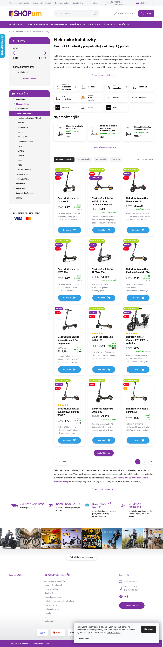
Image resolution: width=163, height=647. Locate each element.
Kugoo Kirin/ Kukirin (25, 141)
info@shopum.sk (131, 581)
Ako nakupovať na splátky (19, 3)
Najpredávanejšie (64, 159)
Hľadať (95, 13)
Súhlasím (148, 629)
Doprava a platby (62, 3)
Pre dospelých (23, 137)
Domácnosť (20, 188)
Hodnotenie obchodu (52, 621)
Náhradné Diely (23, 179)
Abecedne (115, 159)
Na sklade (22, 72)
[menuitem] (17, 24)
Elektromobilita (22, 104)
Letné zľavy (21, 99)
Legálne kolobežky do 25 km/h (29, 118)
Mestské (20, 123)
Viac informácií (113, 632)
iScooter (20, 156)
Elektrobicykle (22, 109)
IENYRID (20, 151)
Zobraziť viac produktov (103, 147)
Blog (46, 617)
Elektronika (20, 184)
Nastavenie (84, 638)
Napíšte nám (78, 3)
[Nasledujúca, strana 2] (144, 461)
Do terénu (21, 132)
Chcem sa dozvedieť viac (103, 75)
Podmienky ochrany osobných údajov (59, 601)
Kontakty (48, 613)
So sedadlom (22, 127)
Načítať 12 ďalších (104, 453)
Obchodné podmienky (53, 597)
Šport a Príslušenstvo (24, 193)
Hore (64, 462)
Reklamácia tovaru (51, 609)
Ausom (20, 160)
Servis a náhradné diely (42, 3)
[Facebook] (121, 596)
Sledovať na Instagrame (83, 557)
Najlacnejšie (84, 159)
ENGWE (20, 146)
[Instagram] (126, 596)
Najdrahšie (101, 159)
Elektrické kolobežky (25, 113)
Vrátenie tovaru (50, 605)
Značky (19, 198)
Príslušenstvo (22, 174)
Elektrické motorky (24, 170)
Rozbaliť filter (29, 78)
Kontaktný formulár (132, 605)
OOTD (19, 165)
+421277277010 (130, 587)
